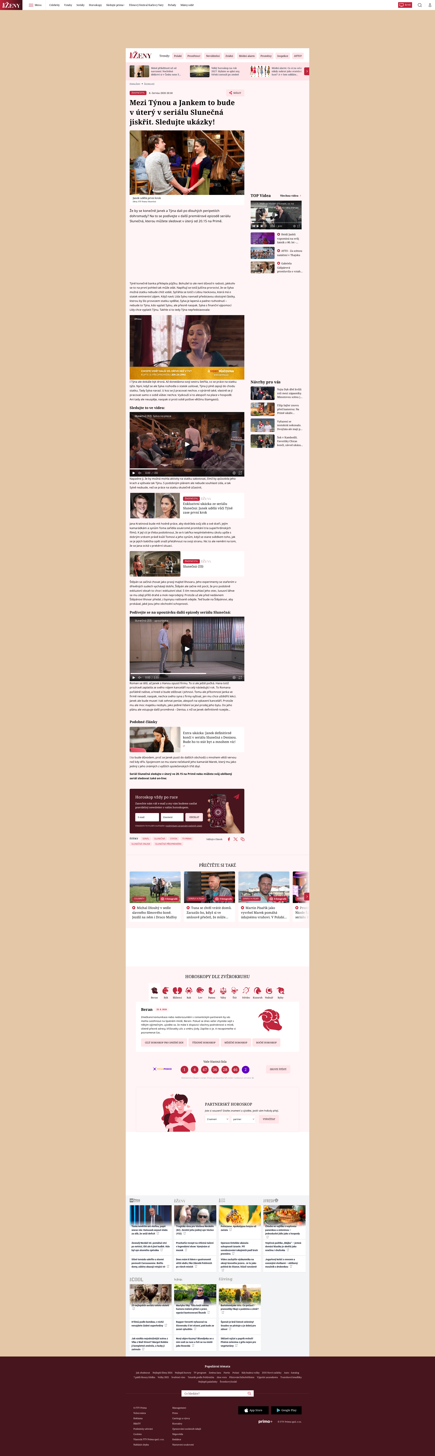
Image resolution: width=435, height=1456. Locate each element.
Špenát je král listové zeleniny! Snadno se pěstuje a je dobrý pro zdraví (238, 1326)
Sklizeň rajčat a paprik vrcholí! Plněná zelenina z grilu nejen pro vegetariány (238, 1342)
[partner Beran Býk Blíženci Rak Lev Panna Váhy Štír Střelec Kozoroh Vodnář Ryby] (243, 1119)
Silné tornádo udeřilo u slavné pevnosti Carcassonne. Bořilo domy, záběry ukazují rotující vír (149, 1263)
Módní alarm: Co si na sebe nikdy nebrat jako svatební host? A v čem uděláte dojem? (287, 72)
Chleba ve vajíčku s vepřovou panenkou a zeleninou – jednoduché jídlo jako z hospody (282, 1230)
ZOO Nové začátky (271, 1372)
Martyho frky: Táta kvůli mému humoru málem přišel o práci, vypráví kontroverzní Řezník (192, 1309)
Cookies (137, 1434)
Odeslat (194, 817)
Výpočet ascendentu (267, 1377)
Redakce (176, 1439)
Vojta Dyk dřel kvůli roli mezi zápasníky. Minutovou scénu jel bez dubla (289, 393)
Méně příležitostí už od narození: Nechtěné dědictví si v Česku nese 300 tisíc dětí (166, 72)
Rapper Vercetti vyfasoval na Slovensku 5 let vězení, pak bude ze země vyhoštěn (195, 1326)
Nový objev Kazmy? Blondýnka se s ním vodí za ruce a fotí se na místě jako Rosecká (195, 1342)
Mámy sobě (187, 5)
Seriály (80, 5)
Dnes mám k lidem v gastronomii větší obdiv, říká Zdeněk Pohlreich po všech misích (194, 1263)
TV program (200, 1372)
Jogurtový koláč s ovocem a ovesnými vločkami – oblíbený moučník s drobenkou (281, 1263)
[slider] (187, 468)
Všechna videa (289, 195)
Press (175, 1413)
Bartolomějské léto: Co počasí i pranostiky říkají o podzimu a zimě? (240, 1307)
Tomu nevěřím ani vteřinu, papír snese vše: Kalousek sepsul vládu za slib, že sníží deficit (150, 1230)
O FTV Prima (140, 1407)
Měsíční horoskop (235, 1042)
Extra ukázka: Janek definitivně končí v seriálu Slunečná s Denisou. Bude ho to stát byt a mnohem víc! (210, 737)
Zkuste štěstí (278, 1069)
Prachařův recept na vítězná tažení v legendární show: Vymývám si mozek (195, 1247)
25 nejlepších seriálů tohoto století (150, 1305)
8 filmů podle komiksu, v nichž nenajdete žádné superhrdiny (148, 1324)
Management (179, 1407)
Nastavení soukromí (183, 1444)
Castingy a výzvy (181, 1418)
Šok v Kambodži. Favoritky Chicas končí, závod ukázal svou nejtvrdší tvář (289, 441)
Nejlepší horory (183, 1372)
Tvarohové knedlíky (291, 1377)
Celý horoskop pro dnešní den (164, 1042)
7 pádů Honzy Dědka (144, 1377)
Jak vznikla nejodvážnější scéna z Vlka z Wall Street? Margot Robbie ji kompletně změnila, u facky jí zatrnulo (150, 1344)
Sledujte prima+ (115, 5)
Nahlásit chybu (141, 1444)
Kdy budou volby (250, 1372)
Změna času (215, 1372)
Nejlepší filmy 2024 (162, 1372)
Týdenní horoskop (203, 1042)
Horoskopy (95, 5)
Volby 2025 (163, 1377)
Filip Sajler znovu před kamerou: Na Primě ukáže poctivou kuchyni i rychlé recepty (288, 409)
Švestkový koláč (228, 1381)
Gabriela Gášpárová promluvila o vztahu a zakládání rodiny (289, 269)
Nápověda (177, 1434)
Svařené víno (178, 1377)
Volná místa (139, 1413)
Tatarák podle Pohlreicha (201, 1377)
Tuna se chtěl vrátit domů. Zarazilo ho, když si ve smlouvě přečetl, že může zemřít (209, 915)
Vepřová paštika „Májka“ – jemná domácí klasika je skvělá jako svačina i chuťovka (283, 1247)
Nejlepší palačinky (207, 1381)
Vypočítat (269, 1119)
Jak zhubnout (143, 1372)
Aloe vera (222, 1377)
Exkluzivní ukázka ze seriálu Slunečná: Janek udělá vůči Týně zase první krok (208, 508)
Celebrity (54, 5)
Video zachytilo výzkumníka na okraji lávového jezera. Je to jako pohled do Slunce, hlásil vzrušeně (239, 1263)
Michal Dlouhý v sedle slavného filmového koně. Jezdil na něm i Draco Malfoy (154, 912)
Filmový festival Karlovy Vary (146, 5)
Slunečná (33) (193, 566)
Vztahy (68, 5)
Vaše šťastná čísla (215, 1061)
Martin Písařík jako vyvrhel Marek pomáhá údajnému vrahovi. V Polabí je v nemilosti (262, 915)
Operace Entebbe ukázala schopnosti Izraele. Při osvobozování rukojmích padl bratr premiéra (239, 1248)
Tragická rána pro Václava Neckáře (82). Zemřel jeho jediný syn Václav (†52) (195, 1230)
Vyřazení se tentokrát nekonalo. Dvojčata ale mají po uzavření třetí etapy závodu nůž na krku (289, 425)
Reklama (138, 1418)
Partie (227, 1372)
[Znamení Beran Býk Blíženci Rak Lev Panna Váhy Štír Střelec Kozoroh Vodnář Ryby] (172, 817)
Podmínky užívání (143, 1428)
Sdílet (236, 93)
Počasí (235, 1372)
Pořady (172, 5)
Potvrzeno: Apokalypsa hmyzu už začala (238, 1228)
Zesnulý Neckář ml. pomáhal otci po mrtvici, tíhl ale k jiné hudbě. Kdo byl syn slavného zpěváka (151, 1247)
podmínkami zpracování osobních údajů (184, 825)
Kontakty (177, 1423)
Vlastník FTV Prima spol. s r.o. (148, 1439)
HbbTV (137, 1423)
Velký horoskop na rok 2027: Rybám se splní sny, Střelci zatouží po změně (225, 71)
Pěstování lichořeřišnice (241, 1377)
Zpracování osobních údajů (186, 1428)
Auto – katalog (291, 1372)
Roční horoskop (266, 1042)
